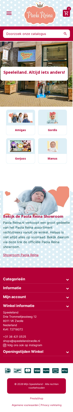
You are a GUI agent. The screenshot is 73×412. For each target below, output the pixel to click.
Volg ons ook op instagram (24, 345)
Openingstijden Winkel (23, 351)
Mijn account (14, 297)
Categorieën (14, 279)
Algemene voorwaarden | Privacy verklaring (36, 405)
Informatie (12, 288)
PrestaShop (36, 398)
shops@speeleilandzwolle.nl (21, 341)
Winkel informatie (18, 306)
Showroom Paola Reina (21, 255)
